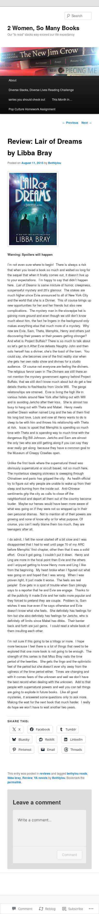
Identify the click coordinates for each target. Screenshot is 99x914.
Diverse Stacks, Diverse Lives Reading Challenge (41, 90)
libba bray (14, 778)
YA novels (41, 778)
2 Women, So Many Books (43, 28)
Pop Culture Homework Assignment (32, 109)
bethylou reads (77, 773)
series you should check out (27, 99)
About (12, 80)
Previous (70, 122)
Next (86, 122)
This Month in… (62, 99)
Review (27, 778)
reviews (45, 773)
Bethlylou (54, 163)
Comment (69, 855)
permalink (14, 782)
